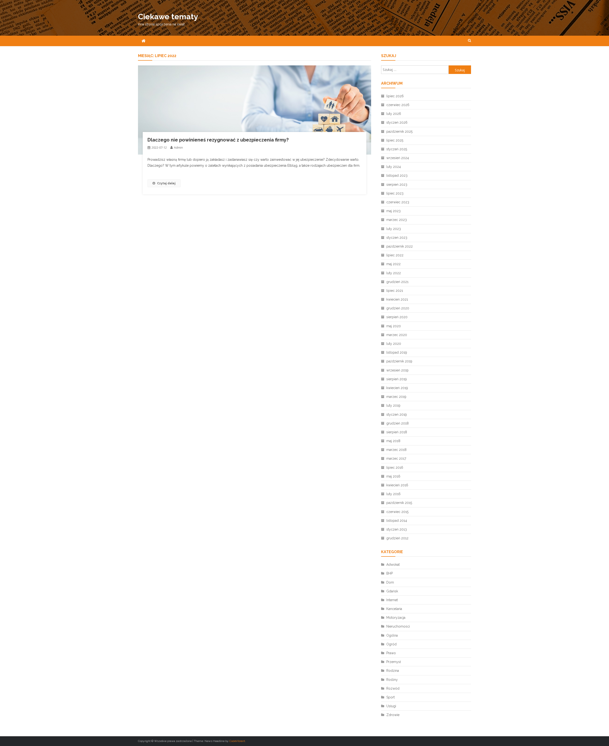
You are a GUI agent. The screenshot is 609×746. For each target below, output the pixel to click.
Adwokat (393, 564)
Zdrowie (392, 715)
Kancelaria (394, 609)
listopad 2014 (396, 520)
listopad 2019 (396, 352)
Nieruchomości (398, 626)
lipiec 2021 (394, 291)
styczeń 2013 (396, 529)
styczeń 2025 (396, 149)
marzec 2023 (396, 220)
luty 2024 (393, 167)
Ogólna (392, 635)
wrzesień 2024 (397, 158)
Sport (390, 697)
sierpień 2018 (396, 432)
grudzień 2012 (397, 538)
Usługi (391, 706)
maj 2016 (393, 476)
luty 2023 (393, 229)
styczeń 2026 (397, 122)
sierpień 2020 (397, 317)
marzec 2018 (396, 450)
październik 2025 (399, 131)
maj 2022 (393, 264)
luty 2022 (393, 273)
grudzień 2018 (397, 423)
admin (178, 147)
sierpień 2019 (396, 379)
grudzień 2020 (397, 308)
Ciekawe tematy (168, 16)
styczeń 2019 (396, 414)
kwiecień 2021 (397, 299)
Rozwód (392, 688)
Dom (390, 582)
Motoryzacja (395, 617)
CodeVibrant (237, 741)
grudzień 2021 (397, 282)
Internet (392, 600)
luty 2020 (393, 344)
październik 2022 (399, 246)
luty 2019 (393, 405)
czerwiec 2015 (397, 512)
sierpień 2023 (396, 184)
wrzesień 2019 (397, 370)
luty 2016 (393, 494)
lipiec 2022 (394, 255)
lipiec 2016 (394, 467)
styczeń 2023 (396, 237)
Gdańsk (392, 591)
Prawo (391, 653)
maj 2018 (393, 441)
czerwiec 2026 (397, 105)
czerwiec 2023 (397, 202)
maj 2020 (393, 326)
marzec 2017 (396, 458)
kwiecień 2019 (397, 388)
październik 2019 (399, 361)
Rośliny (392, 680)
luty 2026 (393, 114)
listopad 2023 (397, 175)
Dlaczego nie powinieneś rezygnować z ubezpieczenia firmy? (218, 140)
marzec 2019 (396, 397)
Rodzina (392, 671)
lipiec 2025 (394, 140)
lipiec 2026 (395, 96)
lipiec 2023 (394, 193)
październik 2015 (399, 503)
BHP (389, 573)
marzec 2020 (396, 335)
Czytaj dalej (166, 183)
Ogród (391, 644)
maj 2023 (393, 211)
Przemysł (393, 662)
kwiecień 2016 (397, 485)
